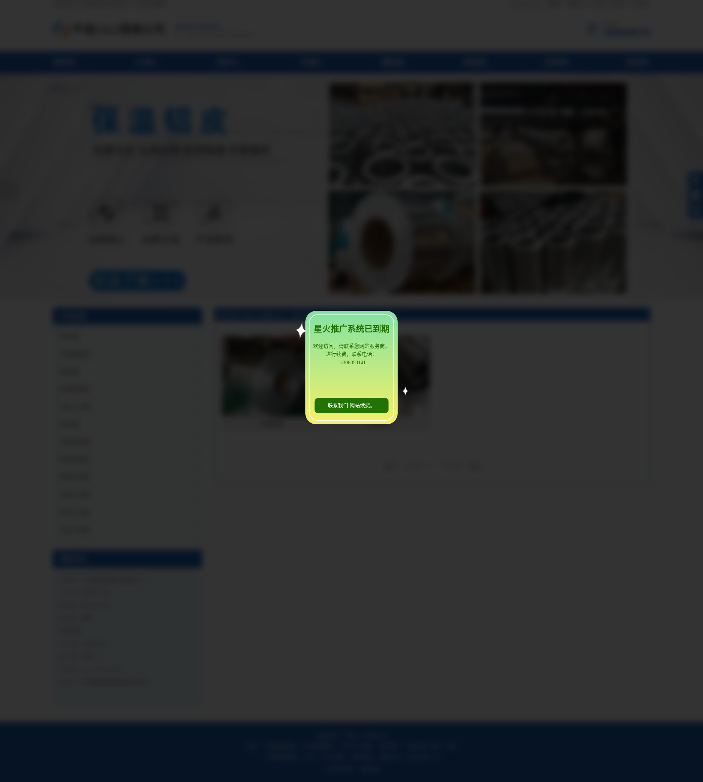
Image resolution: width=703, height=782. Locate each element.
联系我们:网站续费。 (351, 405)
